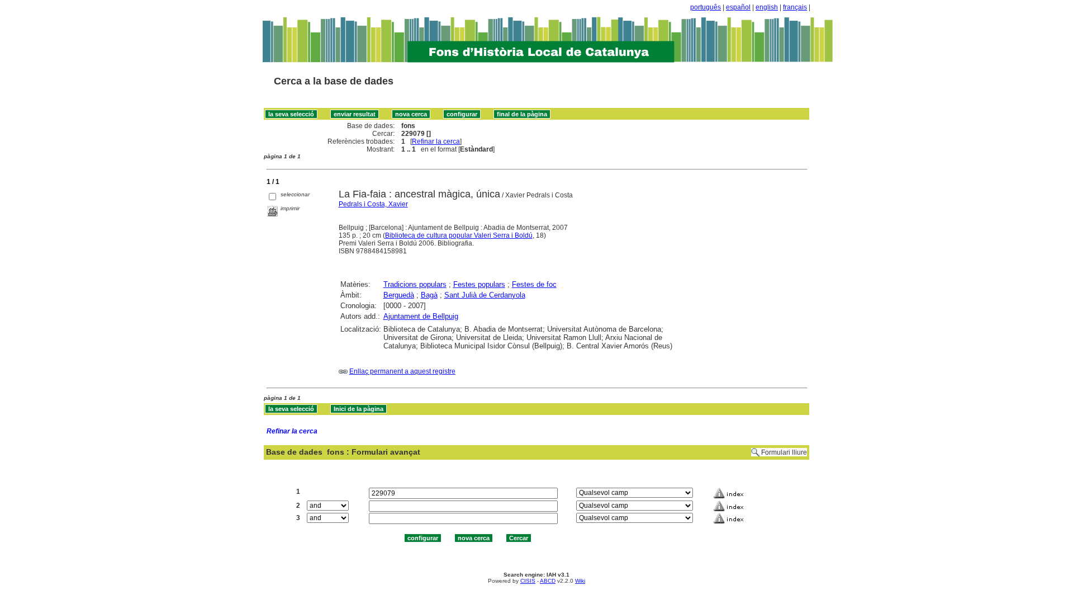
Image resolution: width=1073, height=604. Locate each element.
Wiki (580, 581)
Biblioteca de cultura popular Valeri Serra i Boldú (459, 235)
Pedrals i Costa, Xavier (373, 204)
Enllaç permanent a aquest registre (402, 371)
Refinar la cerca (436, 141)
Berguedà (398, 295)
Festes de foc (534, 284)
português (705, 7)
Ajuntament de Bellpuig (420, 316)
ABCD (548, 581)
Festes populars (479, 284)
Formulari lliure (784, 452)
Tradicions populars (415, 284)
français (795, 7)
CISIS (527, 581)
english (767, 7)
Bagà (429, 295)
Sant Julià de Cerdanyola (484, 295)
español (738, 7)
